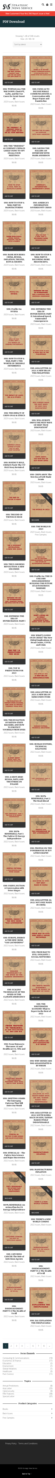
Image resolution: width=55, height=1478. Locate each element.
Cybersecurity (8, 1391)
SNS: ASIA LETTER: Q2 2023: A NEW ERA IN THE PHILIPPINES (40, 370)
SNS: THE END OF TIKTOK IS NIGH (14, 515)
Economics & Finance (12, 1361)
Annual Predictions (11, 1386)
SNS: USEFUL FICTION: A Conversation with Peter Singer (14, 888)
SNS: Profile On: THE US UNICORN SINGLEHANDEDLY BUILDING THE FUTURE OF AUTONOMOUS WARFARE (41, 582)
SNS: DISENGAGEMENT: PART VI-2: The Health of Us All (40, 1269)
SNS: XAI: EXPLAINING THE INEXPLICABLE (41, 1321)
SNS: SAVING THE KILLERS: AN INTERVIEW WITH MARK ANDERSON (41, 152)
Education (7, 1363)
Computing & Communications (16, 1358)
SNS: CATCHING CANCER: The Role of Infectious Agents (14, 1256)
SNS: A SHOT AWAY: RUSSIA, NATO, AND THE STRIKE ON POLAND (14, 780)
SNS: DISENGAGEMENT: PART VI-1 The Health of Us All (14, 1310)
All (33, 39)
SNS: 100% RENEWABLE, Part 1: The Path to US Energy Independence (14, 835)
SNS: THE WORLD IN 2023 (41, 527)
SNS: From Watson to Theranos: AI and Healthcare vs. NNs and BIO (14, 1047)
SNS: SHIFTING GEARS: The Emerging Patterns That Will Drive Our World (14, 1102)
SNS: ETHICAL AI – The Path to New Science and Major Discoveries (14, 1155)
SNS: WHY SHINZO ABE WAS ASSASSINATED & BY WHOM (41, 1063)
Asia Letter (7, 1388)
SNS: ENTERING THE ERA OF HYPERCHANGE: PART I (14, 618)
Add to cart (9, 82)
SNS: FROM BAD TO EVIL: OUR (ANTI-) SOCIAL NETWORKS (41, 954)
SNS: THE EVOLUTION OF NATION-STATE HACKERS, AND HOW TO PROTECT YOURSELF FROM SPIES (14, 725)
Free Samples (41, 534)
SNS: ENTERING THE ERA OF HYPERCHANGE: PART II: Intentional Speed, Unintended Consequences (41, 315)
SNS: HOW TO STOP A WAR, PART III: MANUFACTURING (14, 205)
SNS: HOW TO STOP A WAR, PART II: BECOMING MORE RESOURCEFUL (41, 258)
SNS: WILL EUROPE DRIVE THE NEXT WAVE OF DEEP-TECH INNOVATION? (41, 424)
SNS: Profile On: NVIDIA (14, 310)
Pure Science (8, 1374)
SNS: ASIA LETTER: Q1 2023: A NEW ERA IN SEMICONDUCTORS (40, 694)
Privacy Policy (10, 1443)
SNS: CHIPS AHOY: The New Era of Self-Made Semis (41, 477)
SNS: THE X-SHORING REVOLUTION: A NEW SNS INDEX (14, 566)
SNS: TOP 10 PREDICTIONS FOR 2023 (14, 670)
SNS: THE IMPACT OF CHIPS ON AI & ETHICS (14, 414)
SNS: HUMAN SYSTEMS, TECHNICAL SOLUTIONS (41, 746)
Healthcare (7, 1371)
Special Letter (8, 1396)
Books (5, 1409)
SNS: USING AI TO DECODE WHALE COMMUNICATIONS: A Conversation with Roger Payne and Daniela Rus (41, 95)
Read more (35, 520)
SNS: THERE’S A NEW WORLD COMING (41, 1220)
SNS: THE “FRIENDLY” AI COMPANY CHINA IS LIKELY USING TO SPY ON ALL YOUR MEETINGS (14, 151)
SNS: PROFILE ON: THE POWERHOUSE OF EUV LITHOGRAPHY (41, 850)
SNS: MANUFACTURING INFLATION (41, 1170)
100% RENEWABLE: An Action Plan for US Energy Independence (14, 1207)
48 (30, 39)
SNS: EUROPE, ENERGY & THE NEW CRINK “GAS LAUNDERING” (14, 940)
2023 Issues (9, 101)
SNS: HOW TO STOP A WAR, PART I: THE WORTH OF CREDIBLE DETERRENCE (14, 362)
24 (26, 39)
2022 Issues (9, 676)
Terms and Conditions (28, 1443)
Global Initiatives (10, 1369)
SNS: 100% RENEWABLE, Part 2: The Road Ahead (41, 798)
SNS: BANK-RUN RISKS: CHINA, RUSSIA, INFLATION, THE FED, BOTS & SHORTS (14, 258)
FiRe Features (8, 1394)
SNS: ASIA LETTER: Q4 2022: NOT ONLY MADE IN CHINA (41, 902)
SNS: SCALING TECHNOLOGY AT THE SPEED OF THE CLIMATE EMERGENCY (14, 993)
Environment (8, 1366)
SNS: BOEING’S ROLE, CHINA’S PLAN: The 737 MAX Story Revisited (14, 465)
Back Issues (20, 101)
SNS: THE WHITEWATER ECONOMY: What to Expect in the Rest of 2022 (41, 1009)
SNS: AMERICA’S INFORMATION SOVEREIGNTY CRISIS (41, 205)
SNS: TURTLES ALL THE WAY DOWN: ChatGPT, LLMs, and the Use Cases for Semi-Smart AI (14, 94)
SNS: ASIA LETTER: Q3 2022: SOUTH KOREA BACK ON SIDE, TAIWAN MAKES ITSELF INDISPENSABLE (41, 1118)
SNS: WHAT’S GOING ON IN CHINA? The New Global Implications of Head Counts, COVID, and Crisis (41, 640)
